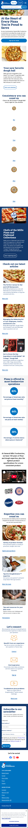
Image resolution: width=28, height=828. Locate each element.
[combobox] (12, 7)
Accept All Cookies (14, 825)
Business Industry (7, 730)
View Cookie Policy (6, 818)
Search (24, 7)
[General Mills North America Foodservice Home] (5, 2)
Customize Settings (14, 821)
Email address (6, 723)
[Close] (26, 810)
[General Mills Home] (8, 765)
